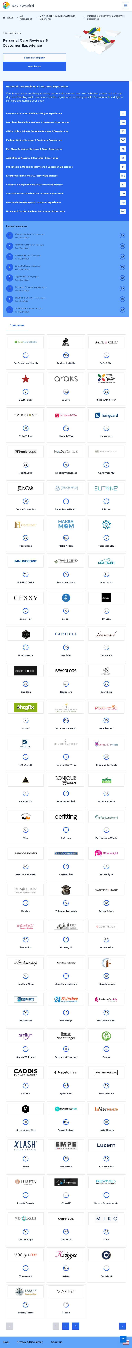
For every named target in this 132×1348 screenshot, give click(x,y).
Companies (17, 325)
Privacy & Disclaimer (30, 1342)
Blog (6, 1342)
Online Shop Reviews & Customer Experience (57, 17)
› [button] (122, 1326)
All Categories (26, 17)
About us (56, 1342)
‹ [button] (9, 1326)
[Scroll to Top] (123, 1339)
